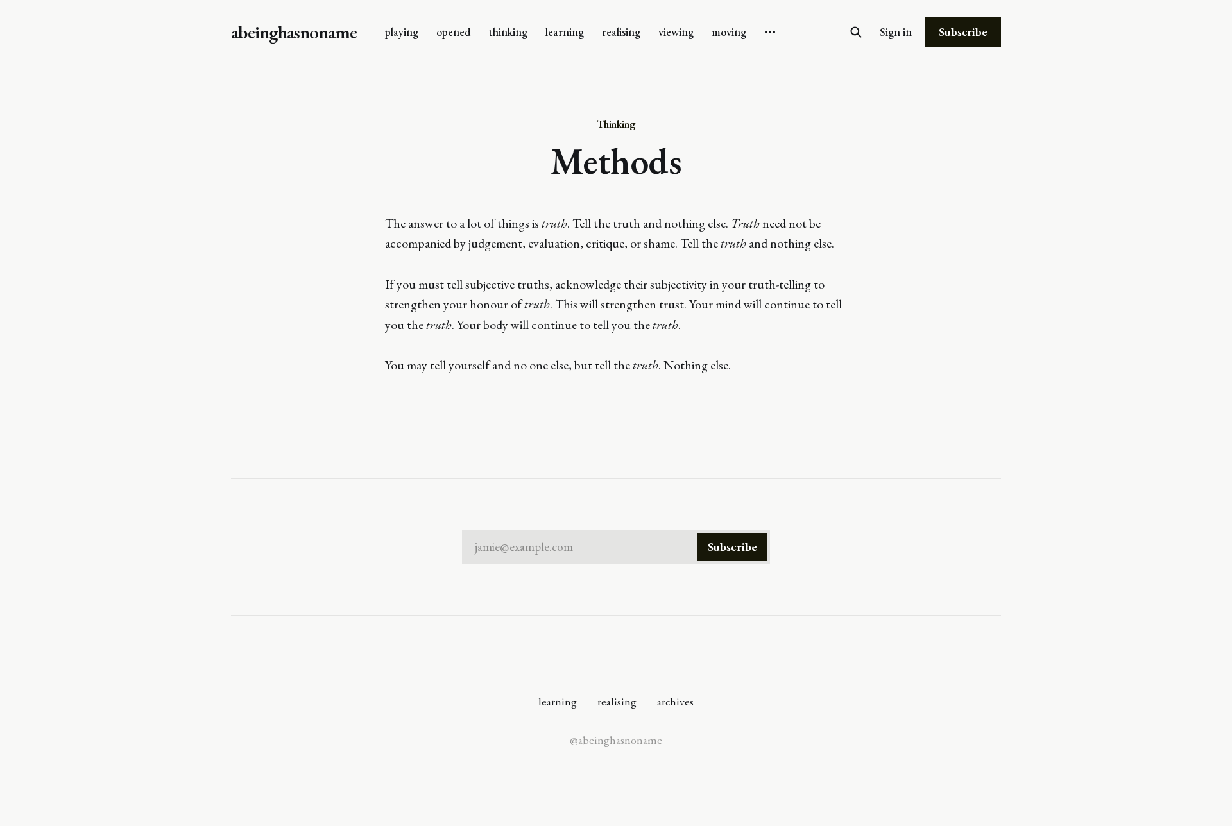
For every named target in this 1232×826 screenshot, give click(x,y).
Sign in (896, 31)
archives (675, 701)
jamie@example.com (616, 547)
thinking (507, 31)
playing (401, 31)
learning (564, 31)
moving (729, 31)
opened (453, 31)
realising (621, 31)
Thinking (616, 124)
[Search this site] (856, 32)
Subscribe (963, 32)
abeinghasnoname (294, 32)
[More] (770, 32)
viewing (676, 31)
